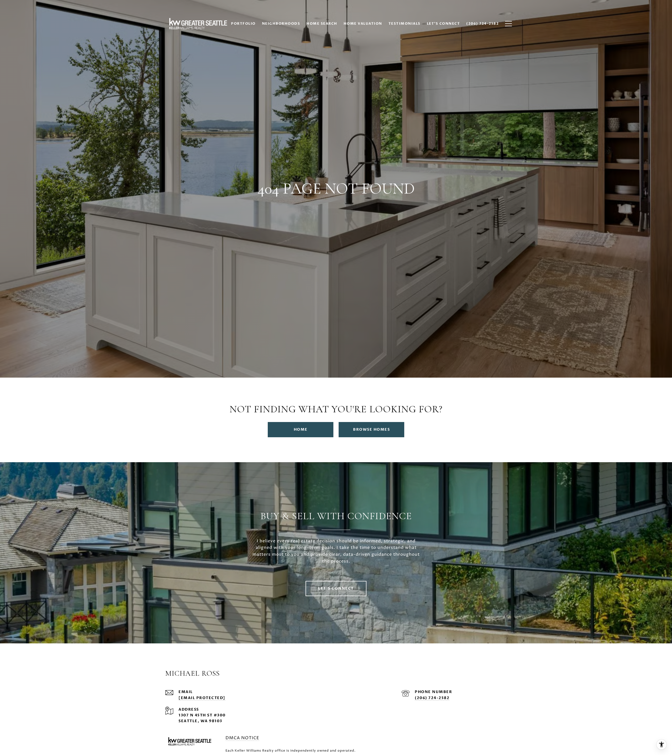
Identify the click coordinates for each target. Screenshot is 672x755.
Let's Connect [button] (336, 588)
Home (301, 429)
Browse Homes (371, 429)
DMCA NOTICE (242, 738)
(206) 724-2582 (432, 697)
